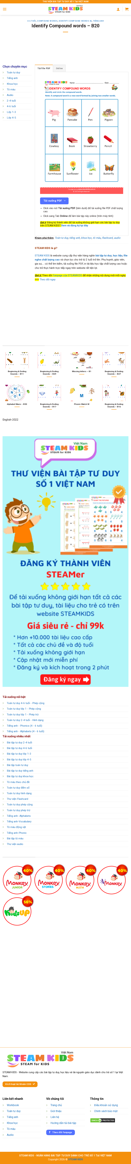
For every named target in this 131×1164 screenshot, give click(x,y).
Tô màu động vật (16, 827)
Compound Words (47, 21)
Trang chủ (56, 1105)
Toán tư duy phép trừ (18, 810)
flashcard (107, 237)
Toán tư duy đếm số (18, 787)
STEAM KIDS (42, 255)
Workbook (13, 1105)
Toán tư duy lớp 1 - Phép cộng (24, 708)
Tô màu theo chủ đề (18, 782)
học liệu (117, 255)
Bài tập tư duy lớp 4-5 (19, 759)
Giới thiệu (55, 1111)
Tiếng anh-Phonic (17, 832)
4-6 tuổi (31, 21)
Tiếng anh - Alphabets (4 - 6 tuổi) (25, 731)
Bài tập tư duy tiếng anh (20, 770)
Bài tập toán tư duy (17, 765)
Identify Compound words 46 (75, 21)
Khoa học (12, 83)
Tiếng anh (98, 21)
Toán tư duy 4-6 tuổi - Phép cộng (25, 703)
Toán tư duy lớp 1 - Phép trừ (23, 714)
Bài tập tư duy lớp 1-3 (19, 753)
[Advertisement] (65, 50)
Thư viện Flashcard (17, 798)
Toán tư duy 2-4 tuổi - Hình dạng (25, 720)
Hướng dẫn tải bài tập (63, 1123)
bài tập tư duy (104, 255)
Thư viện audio (15, 844)
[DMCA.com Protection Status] (102, 1120)
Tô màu (11, 89)
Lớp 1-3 (11, 112)
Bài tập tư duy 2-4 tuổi (19, 742)
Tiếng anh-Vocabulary (19, 821)
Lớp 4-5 (11, 117)
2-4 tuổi (11, 100)
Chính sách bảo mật (106, 1111)
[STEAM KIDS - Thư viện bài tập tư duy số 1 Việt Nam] (65, 9)
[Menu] (5, 9)
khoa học (86, 237)
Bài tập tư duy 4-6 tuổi (19, 748)
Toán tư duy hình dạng (19, 793)
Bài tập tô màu (15, 838)
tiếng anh (74, 237)
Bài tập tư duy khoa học (20, 776)
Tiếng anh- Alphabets (19, 815)
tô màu (97, 237)
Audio (10, 95)
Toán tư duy (13, 72)
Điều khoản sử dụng (106, 1105)
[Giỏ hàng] (126, 9)
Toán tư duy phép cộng (20, 804)
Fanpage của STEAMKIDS (67, 275)
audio (117, 237)
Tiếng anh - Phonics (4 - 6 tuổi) (24, 725)
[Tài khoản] (118, 9)
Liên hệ (54, 1117)
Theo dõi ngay (47, 279)
